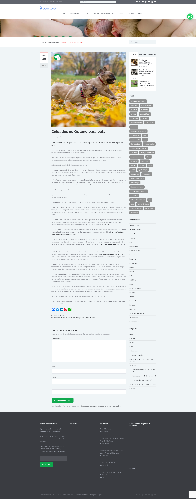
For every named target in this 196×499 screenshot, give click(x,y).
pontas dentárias (143, 204)
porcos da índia (90, 317)
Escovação (133, 263)
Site (53, 388)
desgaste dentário (137, 157)
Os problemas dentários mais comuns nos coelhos (146, 83)
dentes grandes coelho (138, 148)
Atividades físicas (135, 230)
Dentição (134, 152)
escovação (144, 161)
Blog (140, 13)
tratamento (134, 213)
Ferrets (133, 165)
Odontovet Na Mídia (136, 288)
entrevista (134, 161)
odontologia (77, 317)
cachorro (57, 317)
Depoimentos (133, 246)
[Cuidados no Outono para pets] (88, 89)
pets (132, 204)
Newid (86, 495)
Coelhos (132, 238)
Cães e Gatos (135, 140)
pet (83, 317)
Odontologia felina (137, 187)
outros (131, 297)
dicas (148, 157)
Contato (60, 2)
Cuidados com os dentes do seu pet (143, 376)
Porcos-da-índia (134, 301)
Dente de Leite (135, 144)
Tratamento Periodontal (137, 313)
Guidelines (132, 280)
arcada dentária (146, 105)
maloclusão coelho (137, 178)
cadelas (133, 114)
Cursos (131, 242)
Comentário (57, 339)
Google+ (132, 468)
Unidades (51, 2)
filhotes (142, 165)
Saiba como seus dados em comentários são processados (100, 406)
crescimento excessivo (138, 131)
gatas (150, 165)
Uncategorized (134, 322)
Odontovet (43, 42)
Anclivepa (134, 105)
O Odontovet (74, 13)
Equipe (85, 13)
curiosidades (135, 135)
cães (144, 135)
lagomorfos (135, 174)
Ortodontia (134, 195)
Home (43, 2)
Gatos (70, 317)
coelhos (144, 118)
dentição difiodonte (147, 152)
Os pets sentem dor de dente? (141, 380)
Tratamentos (133, 317)
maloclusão (146, 174)
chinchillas (64, 317)
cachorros (144, 110)
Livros (131, 284)
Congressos (150, 122)
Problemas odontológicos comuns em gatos (145, 62)
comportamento (136, 122)
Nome (54, 367)
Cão (145, 140)
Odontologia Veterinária (138, 191)
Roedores (132, 309)
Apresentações (134, 225)
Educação (132, 255)
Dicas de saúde (54, 42)
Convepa (134, 127)
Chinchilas (132, 234)
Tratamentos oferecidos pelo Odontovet (107, 13)
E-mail (54, 377)
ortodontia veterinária (138, 200)
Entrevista (132, 259)
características (144, 114)
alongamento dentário (138, 101)
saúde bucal (149, 208)
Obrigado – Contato (136, 355)
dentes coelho (149, 144)
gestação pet (143, 170)
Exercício (132, 267)
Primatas (132, 305)
